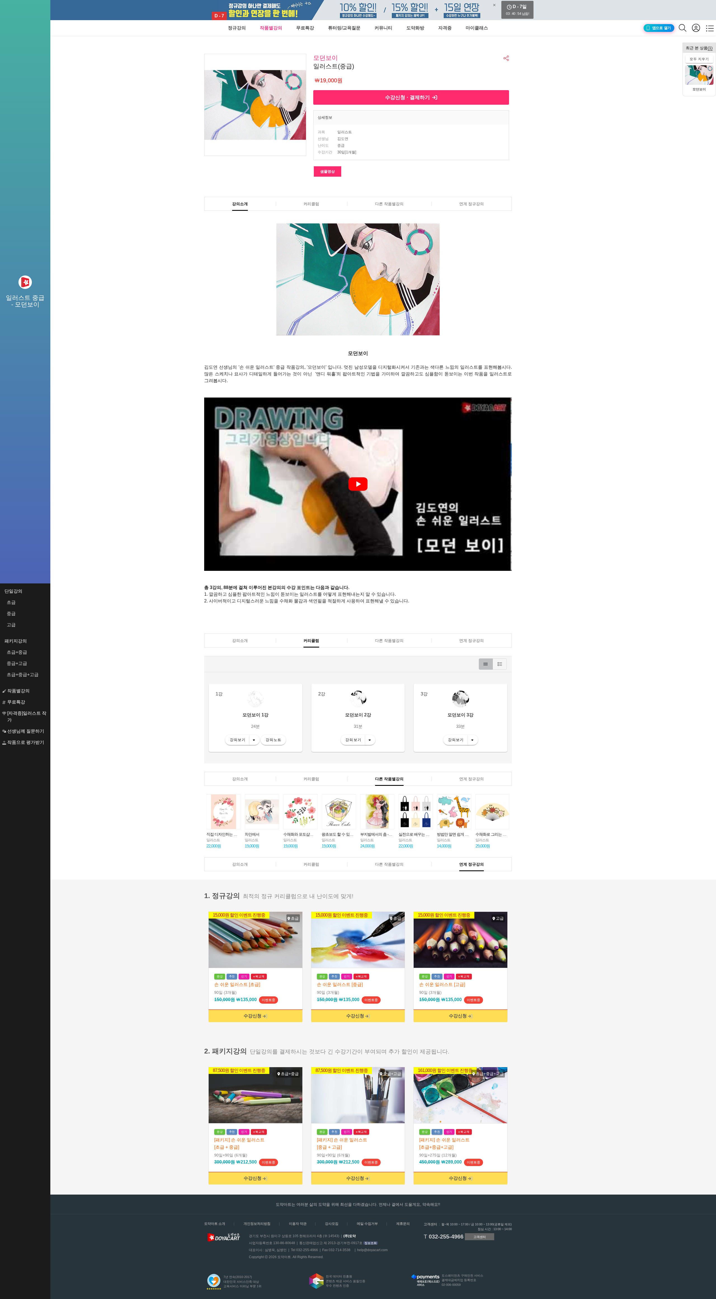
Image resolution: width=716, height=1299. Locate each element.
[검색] (685, 28)
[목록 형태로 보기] (500, 664)
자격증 (445, 27)
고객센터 (480, 1237)
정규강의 (237, 27)
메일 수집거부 (367, 1224)
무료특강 (305, 27)
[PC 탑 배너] (358, 10)
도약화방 (415, 27)
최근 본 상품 (699, 48)
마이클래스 (477, 27)
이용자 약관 (298, 1224)
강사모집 (331, 1224)
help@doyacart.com (372, 1250)
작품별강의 (271, 27)
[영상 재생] (358, 484)
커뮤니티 (383, 27)
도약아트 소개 (214, 1224)
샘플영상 (327, 171)
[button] (506, 58)
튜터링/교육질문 (344, 27)
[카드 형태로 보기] (486, 664)
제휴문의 (403, 1224)
